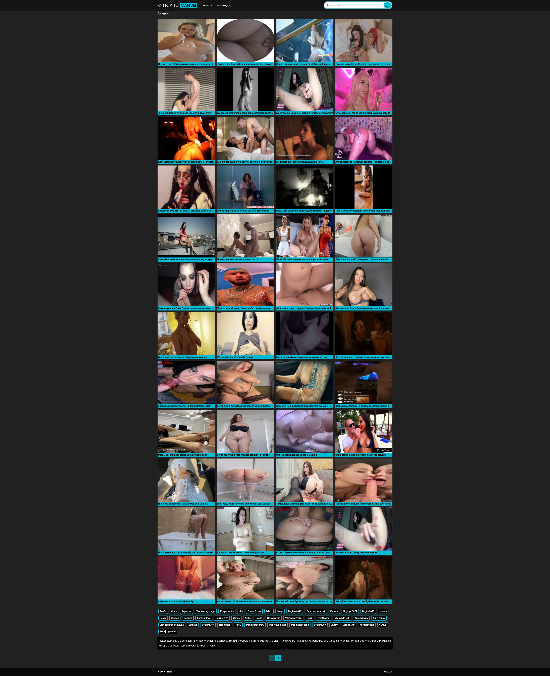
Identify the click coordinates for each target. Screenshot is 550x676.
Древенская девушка (172, 624)
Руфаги (334, 611)
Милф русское (168, 631)
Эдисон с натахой (316, 611)
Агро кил (186, 611)
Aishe (248, 618)
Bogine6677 (222, 618)
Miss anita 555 (342, 618)
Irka (241, 611)
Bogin (309, 618)
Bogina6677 (368, 611)
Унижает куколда (205, 611)
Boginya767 (320, 624)
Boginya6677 (294, 611)
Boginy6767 (208, 624)
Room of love (204, 618)
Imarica (383, 611)
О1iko (269, 611)
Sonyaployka (273, 618)
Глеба (163, 611)
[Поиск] (388, 5)
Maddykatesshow (255, 624)
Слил (174, 611)
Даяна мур (349, 624)
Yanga (280, 611)
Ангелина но (361, 618)
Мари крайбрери (300, 624)
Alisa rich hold (367, 624)
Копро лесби (227, 611)
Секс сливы (165, 671)
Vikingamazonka (293, 618)
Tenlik (163, 618)
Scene (259, 618)
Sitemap (388, 672)
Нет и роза (224, 624)
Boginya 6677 (350, 611)
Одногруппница (277, 624)
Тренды (208, 5)
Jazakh (334, 624)
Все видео (223, 5)
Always (382, 624)
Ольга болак (254, 611)
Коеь (238, 624)
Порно (179, 5)
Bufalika (193, 624)
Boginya (188, 618)
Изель (236, 618)
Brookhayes (323, 618)
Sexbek (175, 618)
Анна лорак (379, 618)
